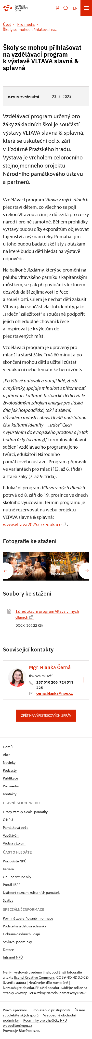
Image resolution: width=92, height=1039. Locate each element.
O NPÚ (8, 819)
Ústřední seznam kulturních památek (31, 892)
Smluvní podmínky (17, 941)
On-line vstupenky (17, 876)
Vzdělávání (11, 835)
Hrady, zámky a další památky (25, 811)
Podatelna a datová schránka (24, 926)
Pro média (11, 786)
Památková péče (15, 827)
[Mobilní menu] (86, 8)
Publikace (10, 778)
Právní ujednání (15, 1010)
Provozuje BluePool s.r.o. (21, 1030)
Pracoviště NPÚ (14, 861)
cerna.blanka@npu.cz (54, 693)
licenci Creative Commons (34, 977)
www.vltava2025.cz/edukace (32, 524)
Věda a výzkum (14, 843)
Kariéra (8, 869)
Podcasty (10, 770)
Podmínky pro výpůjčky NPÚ (45, 1020)
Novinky (9, 762)
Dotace (8, 949)
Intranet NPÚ (13, 957)
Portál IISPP (11, 884)
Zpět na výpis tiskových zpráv (46, 715)
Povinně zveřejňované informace (28, 918)
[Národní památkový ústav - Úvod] (15, 8)
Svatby (8, 900)
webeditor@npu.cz (17, 1025)
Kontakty (9, 794)
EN (75, 8)
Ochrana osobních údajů (21, 934)
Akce (7, 754)
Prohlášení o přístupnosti (51, 1010)
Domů (8, 746)
